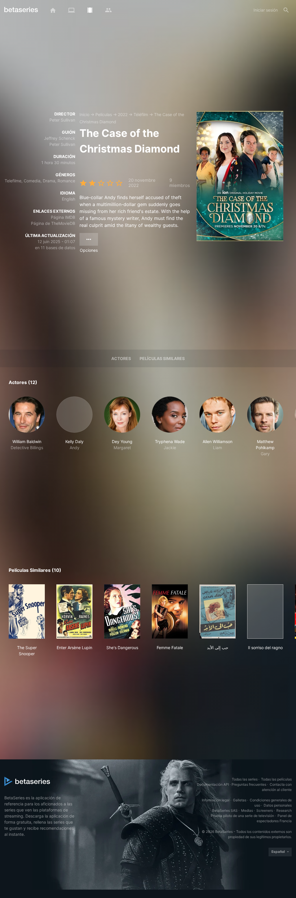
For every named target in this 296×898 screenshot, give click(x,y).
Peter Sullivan (62, 119)
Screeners (264, 810)
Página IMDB (63, 217)
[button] (27, 426)
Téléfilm (141, 114)
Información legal (216, 800)
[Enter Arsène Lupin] (74, 611)
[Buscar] (286, 10)
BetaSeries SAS (225, 810)
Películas (103, 114)
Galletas (239, 800)
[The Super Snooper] (27, 611)
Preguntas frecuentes (249, 784)
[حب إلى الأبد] (217, 611)
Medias (247, 810)
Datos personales (278, 805)
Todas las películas (276, 779)
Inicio (84, 114)
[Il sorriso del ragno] (265, 611)
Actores (121, 358)
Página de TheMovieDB (53, 223)
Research (284, 810)
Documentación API (213, 784)
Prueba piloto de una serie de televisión (242, 815)
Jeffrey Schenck (59, 138)
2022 (122, 114)
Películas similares (162, 358)
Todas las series (245, 779)
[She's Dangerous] (122, 611)
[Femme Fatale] (170, 611)
